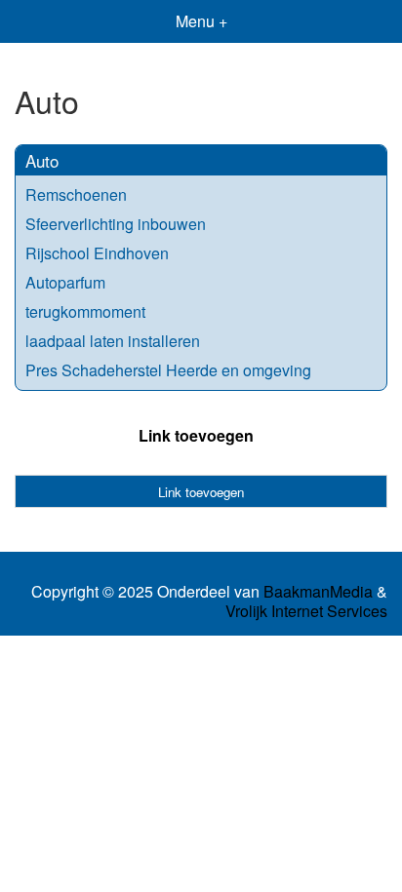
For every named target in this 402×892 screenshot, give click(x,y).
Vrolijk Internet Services (306, 611)
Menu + (201, 21)
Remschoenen (76, 194)
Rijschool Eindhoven (97, 253)
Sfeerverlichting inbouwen (115, 224)
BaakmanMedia (318, 591)
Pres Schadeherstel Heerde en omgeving (168, 370)
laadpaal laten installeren (112, 341)
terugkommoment (85, 311)
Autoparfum (65, 282)
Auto (42, 160)
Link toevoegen (196, 435)
